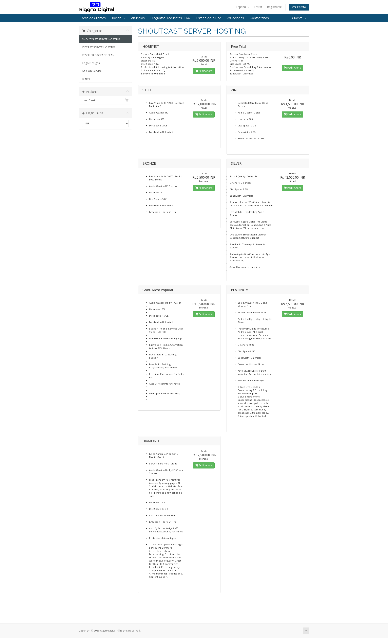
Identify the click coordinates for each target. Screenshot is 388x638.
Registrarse (274, 7)
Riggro (86, 79)
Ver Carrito (299, 7)
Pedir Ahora (205, 71)
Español (241, 7)
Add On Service (92, 71)
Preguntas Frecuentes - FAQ (170, 18)
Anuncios (137, 18)
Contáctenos (259, 18)
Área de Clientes (93, 18)
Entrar (258, 7)
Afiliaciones (235, 18)
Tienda (117, 18)
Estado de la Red (208, 18)
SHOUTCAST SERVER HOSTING (101, 39)
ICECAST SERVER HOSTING (98, 47)
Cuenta (298, 18)
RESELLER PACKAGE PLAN (98, 55)
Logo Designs (91, 63)
